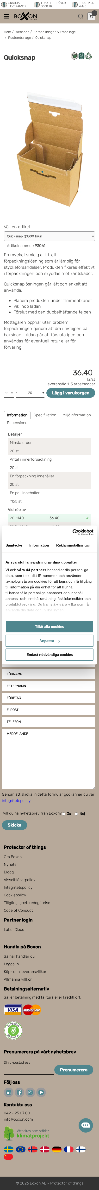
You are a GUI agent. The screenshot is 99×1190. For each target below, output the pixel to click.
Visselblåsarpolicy (20, 879)
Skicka (14, 825)
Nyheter (11, 864)
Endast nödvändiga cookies (49, 655)
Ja (69, 814)
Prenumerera (73, 1070)
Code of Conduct (18, 910)
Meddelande (17, 734)
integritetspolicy (16, 800)
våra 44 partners (31, 570)
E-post (13, 710)
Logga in (11, 964)
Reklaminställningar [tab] (73, 545)
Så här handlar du (19, 956)
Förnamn (15, 674)
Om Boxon (13, 857)
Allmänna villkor (18, 979)
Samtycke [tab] (14, 545)
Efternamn (16, 686)
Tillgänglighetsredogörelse (27, 902)
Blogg (9, 872)
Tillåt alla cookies (49, 627)
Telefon (14, 722)
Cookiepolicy (15, 895)
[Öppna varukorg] (91, 16)
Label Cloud (14, 929)
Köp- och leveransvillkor (25, 971)
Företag (14, 698)
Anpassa (46, 641)
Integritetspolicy (18, 887)
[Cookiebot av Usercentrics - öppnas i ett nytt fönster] (72, 532)
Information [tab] (39, 545)
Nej (82, 814)
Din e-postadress (17, 1063)
